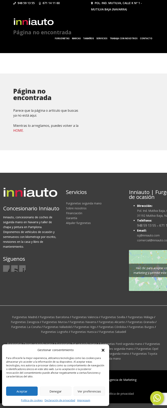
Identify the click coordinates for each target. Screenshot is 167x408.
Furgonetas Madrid (24, 317)
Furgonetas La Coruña (26, 327)
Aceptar (21, 391)
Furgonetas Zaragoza (25, 322)
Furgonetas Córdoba (112, 327)
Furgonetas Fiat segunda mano (76, 344)
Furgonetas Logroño (54, 332)
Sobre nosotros (76, 208)
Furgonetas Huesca (84, 332)
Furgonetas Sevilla (113, 317)
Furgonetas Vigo (85, 327)
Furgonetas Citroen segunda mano (30, 344)
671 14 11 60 (51, 3)
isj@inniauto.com (148, 235)
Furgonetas (62, 38)
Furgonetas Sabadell (112, 332)
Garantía (71, 218)
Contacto (146, 38)
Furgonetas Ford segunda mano (121, 344)
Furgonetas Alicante (112, 322)
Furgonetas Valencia (85, 317)
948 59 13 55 (26, 3)
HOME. (18, 130)
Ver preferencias (89, 391)
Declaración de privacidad (60, 400)
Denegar (55, 391)
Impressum (83, 400)
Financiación (74, 213)
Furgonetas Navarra (82, 322)
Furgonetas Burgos (141, 327)
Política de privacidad (120, 394)
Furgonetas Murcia (54, 322)
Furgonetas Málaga (140, 317)
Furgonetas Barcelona (54, 317)
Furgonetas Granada (141, 322)
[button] (103, 350)
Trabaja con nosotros (123, 38)
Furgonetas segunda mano (84, 203)
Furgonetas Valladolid (57, 327)
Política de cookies (32, 400)
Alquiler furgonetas (78, 223)
